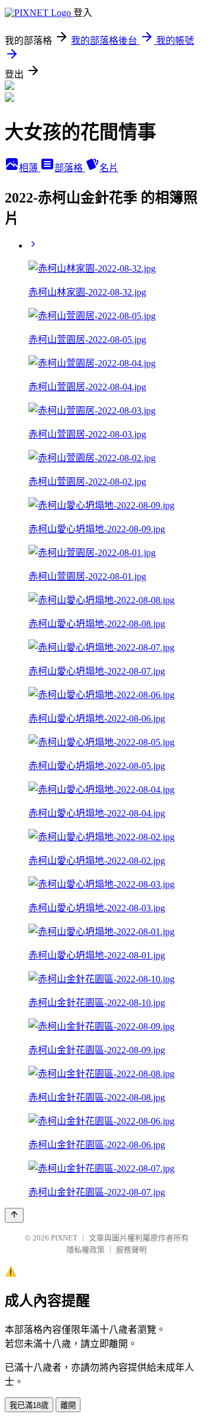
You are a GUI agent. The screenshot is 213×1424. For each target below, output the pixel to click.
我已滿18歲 (29, 1405)
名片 (108, 168)
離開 (68, 1405)
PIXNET (64, 1237)
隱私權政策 (85, 1249)
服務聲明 (131, 1249)
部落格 (69, 168)
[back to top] (14, 1215)
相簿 (29, 168)
